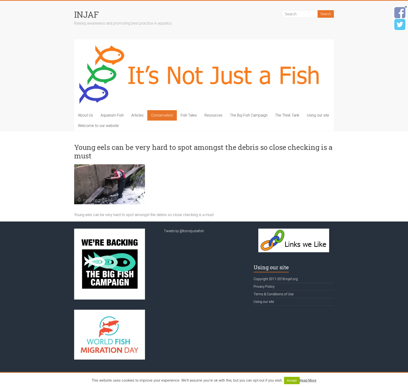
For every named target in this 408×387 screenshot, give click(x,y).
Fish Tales (189, 115)
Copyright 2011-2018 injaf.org (276, 279)
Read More (308, 380)
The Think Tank (287, 115)
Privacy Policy (264, 286)
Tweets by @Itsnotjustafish (184, 231)
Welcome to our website (98, 125)
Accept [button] (292, 380)
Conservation (162, 115)
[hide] (406, 7)
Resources (213, 115)
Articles (137, 115)
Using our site (318, 115)
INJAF (86, 14)
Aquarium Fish (112, 115)
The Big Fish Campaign (249, 115)
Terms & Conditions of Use (273, 294)
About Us (85, 115)
